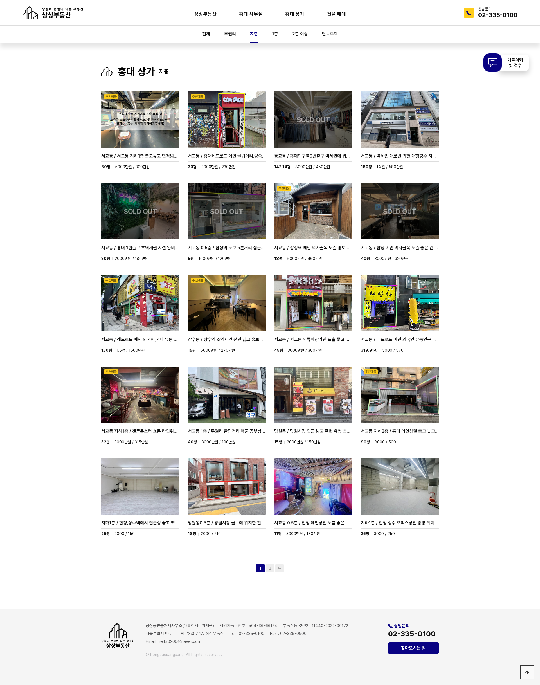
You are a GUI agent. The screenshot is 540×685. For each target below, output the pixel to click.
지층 (254, 34)
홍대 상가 (294, 14)
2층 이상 (300, 34)
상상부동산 (205, 14)
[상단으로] (527, 672)
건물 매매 (336, 14)
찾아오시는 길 (413, 648)
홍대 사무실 (251, 14)
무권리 (230, 34)
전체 (206, 34)
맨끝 (279, 568)
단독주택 (330, 34)
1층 (275, 34)
